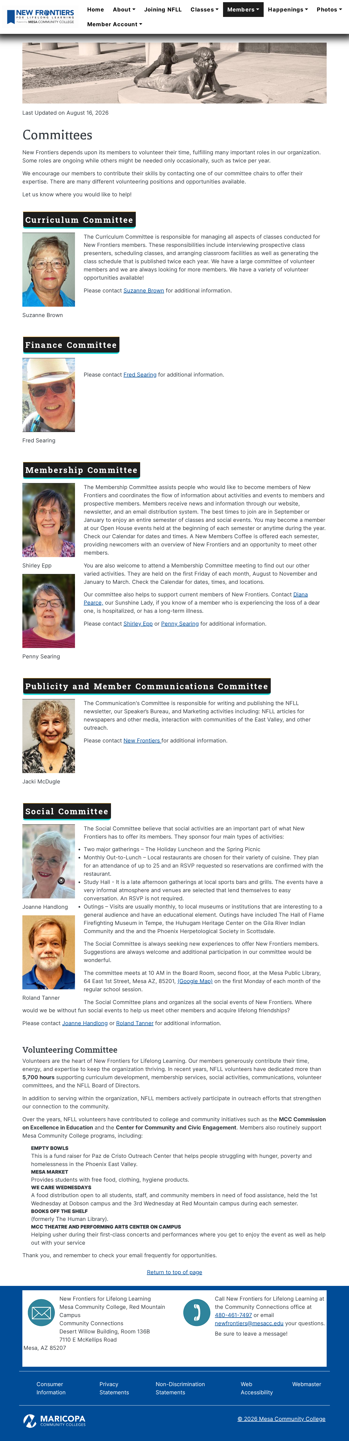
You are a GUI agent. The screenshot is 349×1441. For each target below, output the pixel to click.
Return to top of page (174, 1272)
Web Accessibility (257, 1388)
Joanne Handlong (85, 1023)
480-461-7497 (233, 1315)
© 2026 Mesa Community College (281, 1419)
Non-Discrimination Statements (180, 1388)
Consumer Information (51, 1388)
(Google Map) (195, 981)
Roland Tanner (135, 1023)
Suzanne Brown (144, 290)
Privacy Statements (114, 1388)
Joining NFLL (163, 9)
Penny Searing (180, 623)
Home (95, 9)
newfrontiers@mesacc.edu (249, 1323)
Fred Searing (140, 374)
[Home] (40, 17)
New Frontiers (142, 740)
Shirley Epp (138, 623)
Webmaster (306, 1384)
